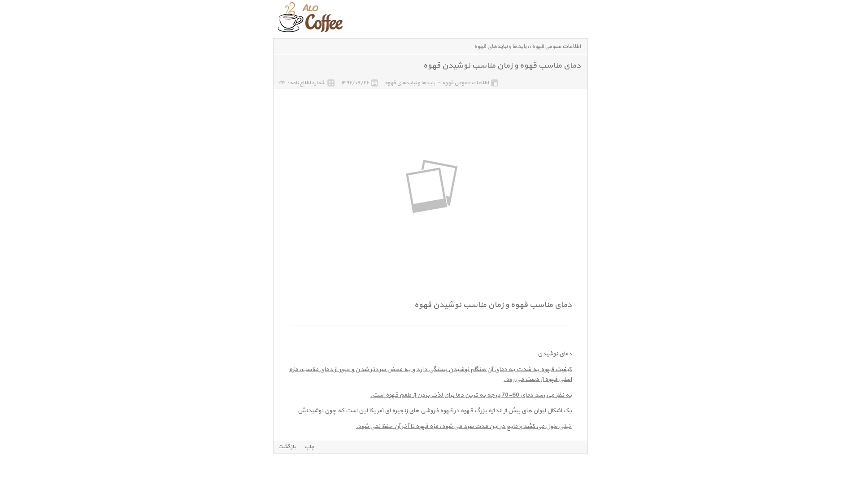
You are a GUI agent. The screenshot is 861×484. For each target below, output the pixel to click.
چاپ (309, 447)
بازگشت (287, 447)
